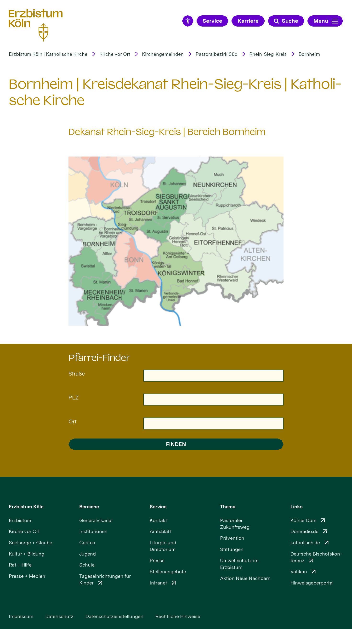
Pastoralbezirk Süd (217, 54)
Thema (228, 507)
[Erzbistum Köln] (36, 25)
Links (296, 507)
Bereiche (89, 507)
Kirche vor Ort (114, 54)
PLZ (73, 397)
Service (158, 507)
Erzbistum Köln (26, 507)
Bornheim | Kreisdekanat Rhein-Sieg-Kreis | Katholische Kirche (175, 92)
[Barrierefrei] (187, 21)
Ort (72, 421)
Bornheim (309, 54)
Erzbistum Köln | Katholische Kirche (48, 54)
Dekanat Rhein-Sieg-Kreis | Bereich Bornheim (167, 132)
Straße (76, 373)
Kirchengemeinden (163, 54)
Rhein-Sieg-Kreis (268, 54)
